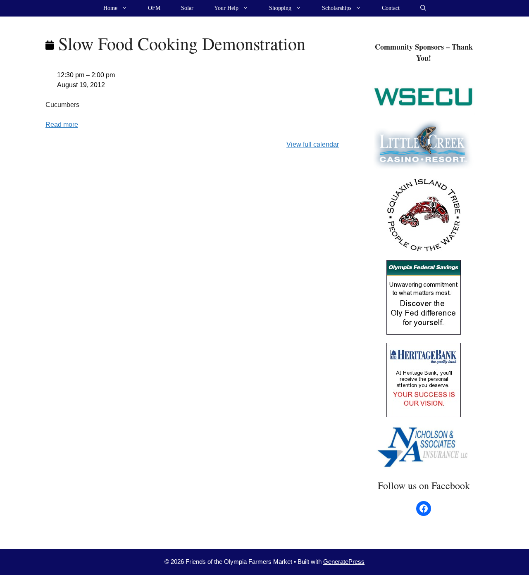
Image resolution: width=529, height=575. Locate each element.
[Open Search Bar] (423, 8)
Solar (187, 8)
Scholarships (336, 8)
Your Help (226, 8)
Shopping (280, 8)
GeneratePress (344, 561)
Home (110, 8)
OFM (154, 8)
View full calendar (312, 144)
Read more (61, 124)
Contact (391, 8)
